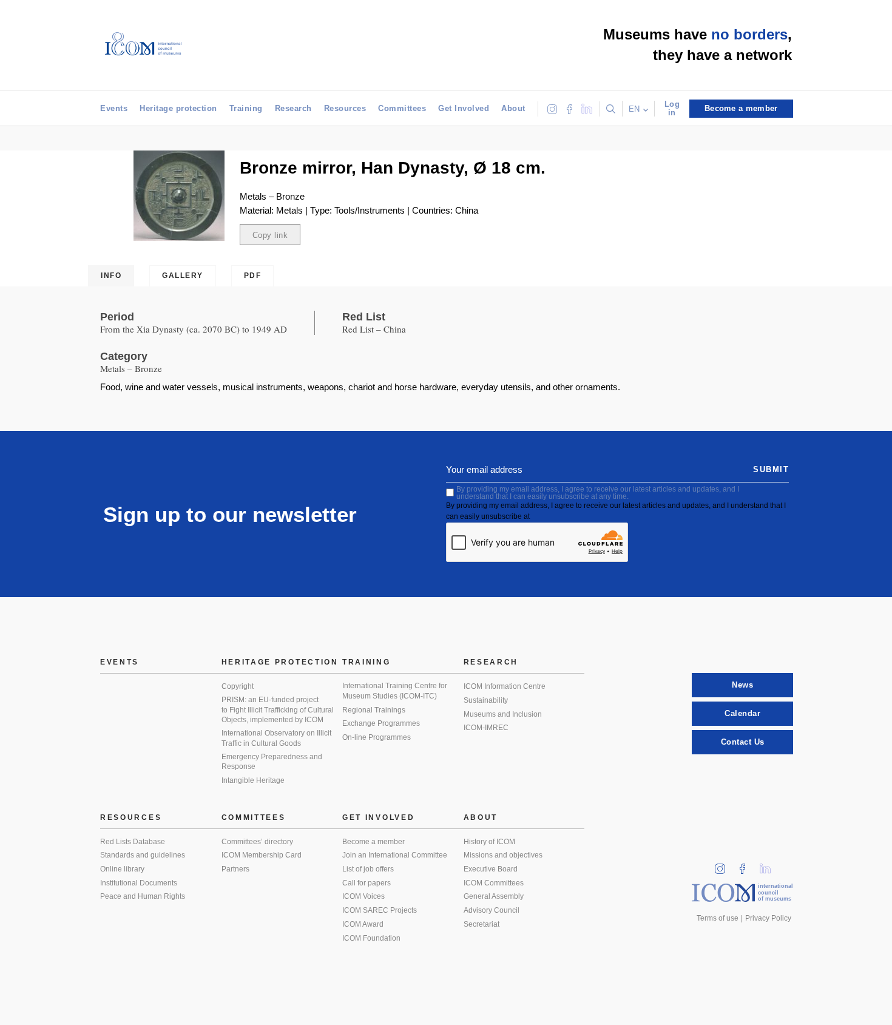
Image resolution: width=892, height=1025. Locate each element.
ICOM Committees (494, 883)
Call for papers (366, 883)
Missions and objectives (503, 855)
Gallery (182, 275)
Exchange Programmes (381, 723)
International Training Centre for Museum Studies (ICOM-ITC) (394, 691)
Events (113, 108)
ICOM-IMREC (486, 727)
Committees (402, 108)
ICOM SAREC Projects (379, 910)
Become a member (373, 841)
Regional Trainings (373, 710)
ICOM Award (362, 924)
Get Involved (463, 108)
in (724, 865)
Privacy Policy (768, 918)
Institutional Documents (138, 883)
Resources (345, 108)
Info (111, 275)
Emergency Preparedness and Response (271, 762)
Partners (235, 869)
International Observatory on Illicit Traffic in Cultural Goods (276, 738)
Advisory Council (491, 910)
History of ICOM (489, 841)
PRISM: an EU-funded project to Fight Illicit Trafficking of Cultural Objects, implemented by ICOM (277, 709)
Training (246, 108)
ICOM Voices (363, 896)
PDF (253, 275)
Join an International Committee (394, 855)
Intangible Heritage (253, 780)
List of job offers (368, 869)
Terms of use (717, 918)
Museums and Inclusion (503, 714)
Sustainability (486, 700)
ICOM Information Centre (505, 686)
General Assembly (494, 896)
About (513, 108)
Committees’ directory (257, 841)
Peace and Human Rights (142, 896)
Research (293, 108)
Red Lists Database (132, 841)
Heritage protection (178, 108)
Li (769, 865)
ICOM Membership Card (261, 855)
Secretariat (481, 924)
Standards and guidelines (142, 855)
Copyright (237, 686)
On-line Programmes (376, 737)
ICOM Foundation (371, 938)
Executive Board (491, 869)
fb (746, 865)
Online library (122, 869)
